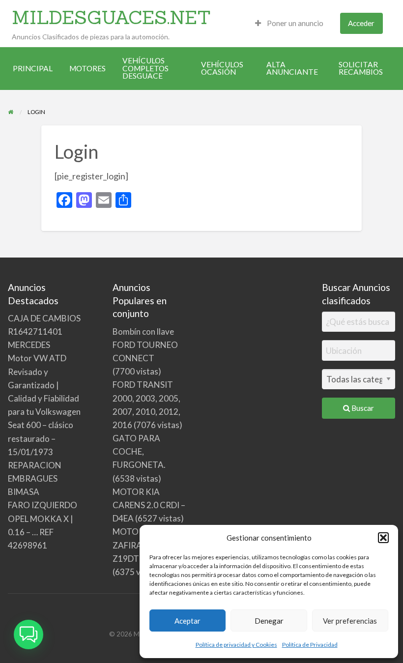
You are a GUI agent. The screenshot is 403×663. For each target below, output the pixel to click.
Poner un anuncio (294, 23)
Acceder (361, 23)
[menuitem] (289, 23)
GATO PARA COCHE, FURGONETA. (139, 451)
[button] (383, 538)
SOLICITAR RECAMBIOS (361, 68)
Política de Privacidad (310, 644)
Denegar (269, 620)
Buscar (362, 408)
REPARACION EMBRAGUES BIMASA (34, 478)
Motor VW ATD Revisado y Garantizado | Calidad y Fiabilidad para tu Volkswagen (44, 385)
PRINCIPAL (33, 68)
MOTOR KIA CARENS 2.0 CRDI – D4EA (149, 505)
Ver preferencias (350, 620)
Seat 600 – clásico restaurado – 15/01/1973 (40, 438)
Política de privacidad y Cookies (236, 644)
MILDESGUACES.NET (111, 17)
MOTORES (87, 68)
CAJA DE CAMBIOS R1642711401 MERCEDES (44, 331)
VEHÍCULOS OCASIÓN (222, 68)
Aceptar (187, 620)
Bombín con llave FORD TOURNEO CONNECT (145, 344)
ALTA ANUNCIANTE (292, 68)
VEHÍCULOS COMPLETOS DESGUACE (145, 68)
